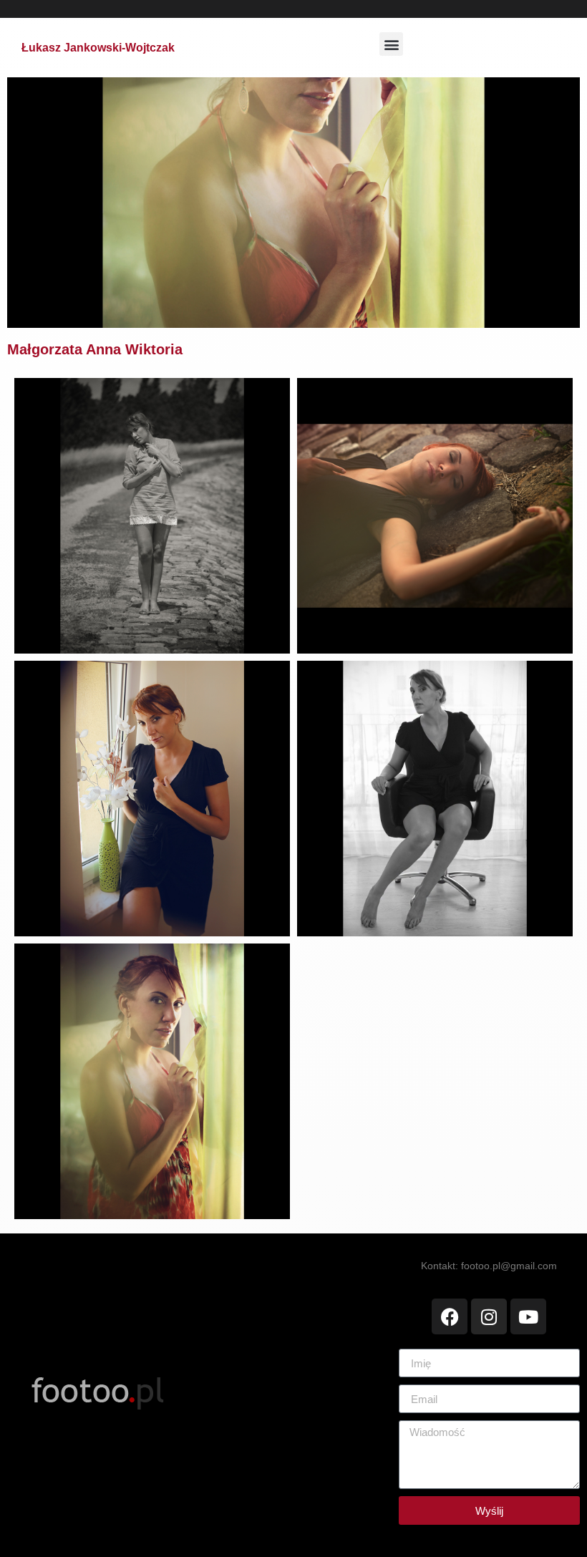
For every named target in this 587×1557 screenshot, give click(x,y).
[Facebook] (449, 1316)
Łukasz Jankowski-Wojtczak (98, 48)
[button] (391, 44)
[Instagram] (489, 1316)
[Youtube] (528, 1316)
